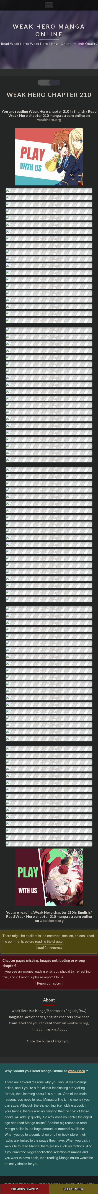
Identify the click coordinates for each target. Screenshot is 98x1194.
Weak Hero (76, 1070)
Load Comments (49, 947)
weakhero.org (49, 119)
